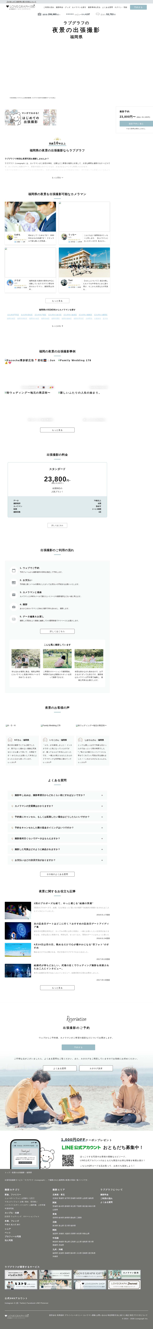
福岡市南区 (45, 319)
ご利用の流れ (49, 7)
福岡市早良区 (79, 319)
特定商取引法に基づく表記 (118, 1315)
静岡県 (67, 1218)
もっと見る (11, 762)
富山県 (61, 1226)
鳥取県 (55, 1242)
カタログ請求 (96, 1068)
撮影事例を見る (94, 7)
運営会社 (52, 1315)
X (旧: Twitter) (20, 1303)
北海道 (55, 1198)
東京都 (85, 1206)
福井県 (73, 1226)
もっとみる (56, 326)
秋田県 (79, 1198)
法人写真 (9, 1240)
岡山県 (67, 1242)
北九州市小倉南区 (70, 315)
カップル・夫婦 (12, 1213)
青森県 (61, 1198)
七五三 (32, 1198)
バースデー (24, 1205)
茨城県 (55, 1206)
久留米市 (97, 319)
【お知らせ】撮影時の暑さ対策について (21, 2)
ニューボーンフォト (13, 1198)
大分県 (79, 1253)
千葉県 (79, 1206)
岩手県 (67, 1198)
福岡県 (55, 1253)
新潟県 (55, 1226)
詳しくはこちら (57, 525)
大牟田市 (89, 319)
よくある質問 (107, 7)
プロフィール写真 (13, 1236)
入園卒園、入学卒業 (37, 1205)
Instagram (9, 1303)
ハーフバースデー (12, 1205)
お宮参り (25, 1198)
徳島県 (85, 1242)
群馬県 (67, 1206)
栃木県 (61, 1206)
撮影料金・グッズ (63, 7)
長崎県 (67, 1253)
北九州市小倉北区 (55, 315)
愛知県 (73, 1218)
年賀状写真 (9, 1208)
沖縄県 (55, 1256)
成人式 (13, 1224)
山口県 (79, 1242)
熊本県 (73, 1253)
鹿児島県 (92, 1253)
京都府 (61, 1234)
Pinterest (44, 1303)
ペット (8, 1233)
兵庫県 (73, 1234)
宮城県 (73, 1198)
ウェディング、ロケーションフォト (25, 1216)
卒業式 (7, 1224)
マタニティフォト (12, 1202)
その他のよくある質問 (57, 874)
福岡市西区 (55, 319)
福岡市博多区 (22, 319)
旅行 (18, 1224)
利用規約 (60, 1315)
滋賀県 (55, 1234)
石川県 (67, 1226)
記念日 (7, 1216)
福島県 (91, 1198)
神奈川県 (92, 1206)
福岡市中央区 (34, 319)
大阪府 (67, 1234)
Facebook (31, 1303)
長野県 (55, 1218)
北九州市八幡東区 (85, 315)
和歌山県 (86, 1234)
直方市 (105, 319)
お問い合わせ (101, 1315)
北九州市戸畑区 (40, 315)
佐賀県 (61, 1253)
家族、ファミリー (13, 1195)
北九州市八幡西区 (100, 315)
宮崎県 (85, 1253)
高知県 (61, 1245)
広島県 (73, 1242)
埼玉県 (73, 1206)
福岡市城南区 (67, 319)
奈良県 (79, 1234)
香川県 (91, 1242)
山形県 (85, 1198)
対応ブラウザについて (139, 1315)
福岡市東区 (11, 319)
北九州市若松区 (27, 315)
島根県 (61, 1242)
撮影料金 (104, 1195)
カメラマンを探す (79, 7)
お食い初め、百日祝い (29, 1202)
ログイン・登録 (121, 7)
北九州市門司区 (13, 315)
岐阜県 (61, 1218)
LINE (38, 1303)
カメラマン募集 (89, 1315)
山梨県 (55, 1210)
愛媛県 (55, 1245)
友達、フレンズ (12, 1221)
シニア (8, 1229)
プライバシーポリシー (74, 1315)
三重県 (79, 1218)
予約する (138, 7)
